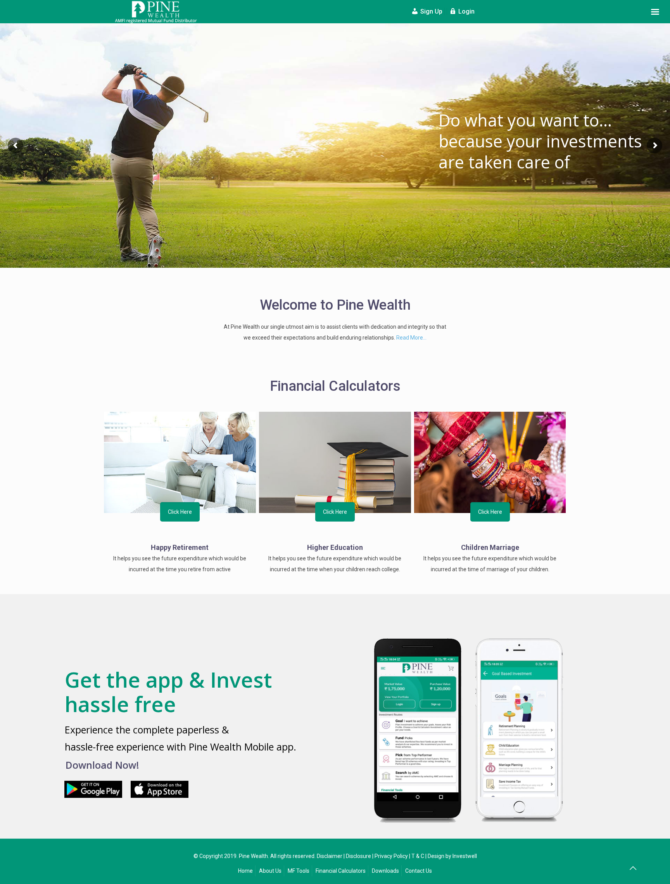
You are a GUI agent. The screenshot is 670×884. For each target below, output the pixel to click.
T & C (417, 856)
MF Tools (298, 871)
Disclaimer (329, 856)
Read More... (411, 338)
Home (245, 871)
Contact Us (418, 871)
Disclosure (358, 856)
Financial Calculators (341, 871)
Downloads (385, 871)
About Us (270, 871)
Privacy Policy (391, 856)
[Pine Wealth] (157, 11)
